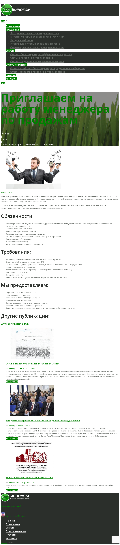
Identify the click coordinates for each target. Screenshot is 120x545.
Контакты (11, 78)
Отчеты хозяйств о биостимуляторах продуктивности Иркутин (47, 68)
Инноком (4, 543)
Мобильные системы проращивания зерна (35, 43)
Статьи (10, 50)
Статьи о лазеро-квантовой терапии (31, 57)
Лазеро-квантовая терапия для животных (34, 33)
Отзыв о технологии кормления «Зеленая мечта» (33, 363)
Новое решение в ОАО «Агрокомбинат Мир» (29, 477)
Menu (3, 21)
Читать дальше (12, 381)
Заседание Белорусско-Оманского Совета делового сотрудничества (43, 420)
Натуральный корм (21, 40)
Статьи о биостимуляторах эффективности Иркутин (41, 54)
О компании (13, 26)
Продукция (12, 29)
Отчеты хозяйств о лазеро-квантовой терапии (37, 71)
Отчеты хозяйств (16, 64)
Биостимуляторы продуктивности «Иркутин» (37, 36)
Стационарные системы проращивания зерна (37, 47)
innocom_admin (20, 323)
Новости (11, 75)
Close (3, 83)
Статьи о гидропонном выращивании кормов (37, 61)
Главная (5, 133)
